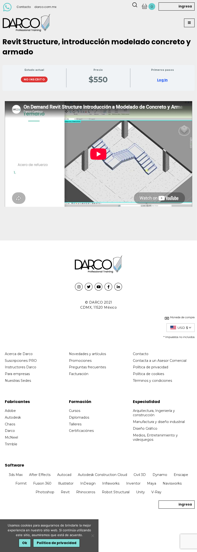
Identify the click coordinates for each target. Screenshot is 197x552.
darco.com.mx (45, 7)
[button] (189, 23)
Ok (24, 543)
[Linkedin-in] (118, 286)
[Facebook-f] (108, 286)
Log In (162, 80)
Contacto (24, 7)
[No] (92, 535)
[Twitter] (88, 286)
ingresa (185, 6)
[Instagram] (78, 286)
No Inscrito (34, 79)
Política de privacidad (56, 543)
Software (14, 465)
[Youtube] (98, 286)
